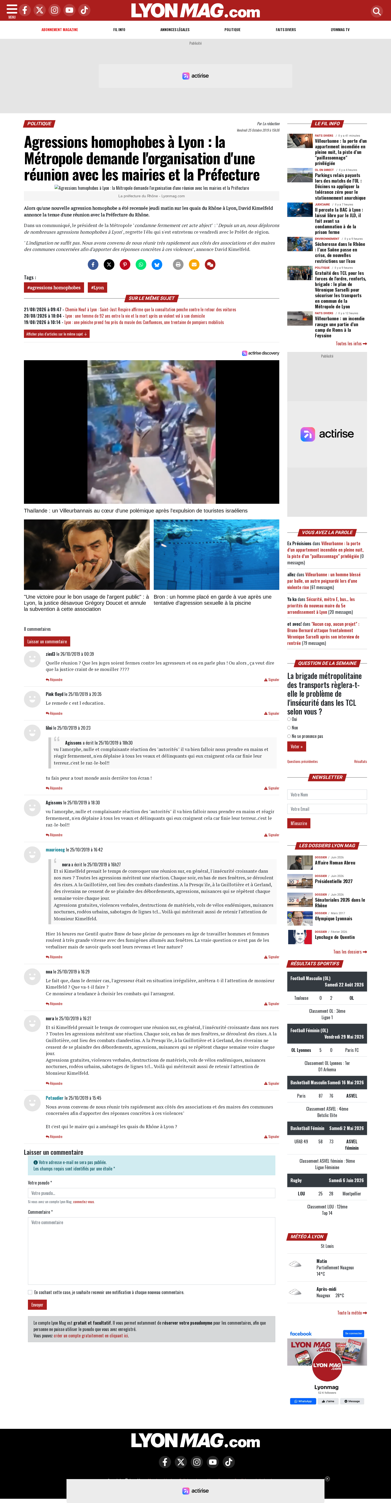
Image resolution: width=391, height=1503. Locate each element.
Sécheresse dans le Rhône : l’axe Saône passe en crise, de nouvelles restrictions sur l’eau (340, 252)
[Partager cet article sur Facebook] (93, 264)
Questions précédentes (302, 761)
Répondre (56, 679)
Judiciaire (322, 204)
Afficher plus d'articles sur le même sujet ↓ (56, 334)
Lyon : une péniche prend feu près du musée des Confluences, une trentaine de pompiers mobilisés (144, 322)
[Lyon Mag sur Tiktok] (227, 1466)
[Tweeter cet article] (109, 264)
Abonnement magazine (59, 29)
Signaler (273, 679)
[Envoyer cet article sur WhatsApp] (141, 264)
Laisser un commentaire (47, 641)
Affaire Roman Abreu (335, 862)
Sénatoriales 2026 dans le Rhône (340, 902)
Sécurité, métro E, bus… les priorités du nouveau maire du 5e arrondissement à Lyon (321, 605)
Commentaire (40, 1212)
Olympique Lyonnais (333, 918)
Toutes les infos (349, 343)
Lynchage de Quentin (335, 936)
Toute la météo (350, 1312)
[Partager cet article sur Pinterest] (125, 264)
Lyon (99, 287)
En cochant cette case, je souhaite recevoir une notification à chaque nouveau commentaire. (109, 1292)
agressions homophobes (55, 287)
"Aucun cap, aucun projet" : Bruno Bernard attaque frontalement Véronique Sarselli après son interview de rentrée (323, 633)
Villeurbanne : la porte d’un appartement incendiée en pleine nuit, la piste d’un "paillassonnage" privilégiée (341, 151)
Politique (232, 29)
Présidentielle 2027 (333, 881)
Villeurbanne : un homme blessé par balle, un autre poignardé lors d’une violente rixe (324, 580)
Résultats (360, 761)
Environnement (327, 239)
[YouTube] (68, 10)
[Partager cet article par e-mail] (194, 264)
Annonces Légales (174, 29)
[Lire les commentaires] (210, 264)
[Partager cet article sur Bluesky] (157, 264)
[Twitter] (38, 10)
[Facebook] (23, 10)
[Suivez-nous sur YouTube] (211, 1466)
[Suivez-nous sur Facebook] (327, 1368)
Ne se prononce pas (307, 736)
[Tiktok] (83, 10)
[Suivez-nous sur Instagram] (195, 1466)
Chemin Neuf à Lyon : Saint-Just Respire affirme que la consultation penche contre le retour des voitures (150, 309)
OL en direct (324, 170)
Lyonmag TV (340, 29)
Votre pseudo (40, 1182)
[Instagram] (53, 10)
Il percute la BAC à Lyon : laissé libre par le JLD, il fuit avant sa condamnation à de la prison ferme (339, 220)
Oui (294, 719)
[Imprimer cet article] (178, 264)
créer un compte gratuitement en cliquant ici (91, 1335)
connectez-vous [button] (83, 1201)
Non (294, 727)
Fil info (119, 29)
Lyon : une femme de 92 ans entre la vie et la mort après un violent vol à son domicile (135, 316)
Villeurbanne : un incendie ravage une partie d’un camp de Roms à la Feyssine (340, 326)
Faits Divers (286, 29)
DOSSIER (321, 857)
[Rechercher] (375, 12)
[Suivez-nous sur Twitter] (179, 1466)
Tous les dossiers (348, 951)
